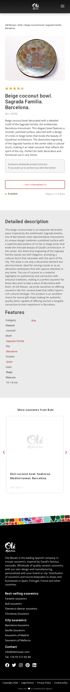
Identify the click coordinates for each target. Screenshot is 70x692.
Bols (20, 25)
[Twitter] (14, 665)
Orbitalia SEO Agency (42, 688)
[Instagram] (21, 665)
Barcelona (11, 351)
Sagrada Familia (15, 341)
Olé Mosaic (10, 25)
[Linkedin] (34, 665)
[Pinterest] (27, 665)
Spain (9, 361)
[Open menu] (62, 7)
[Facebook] (7, 665)
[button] (4, 452)
